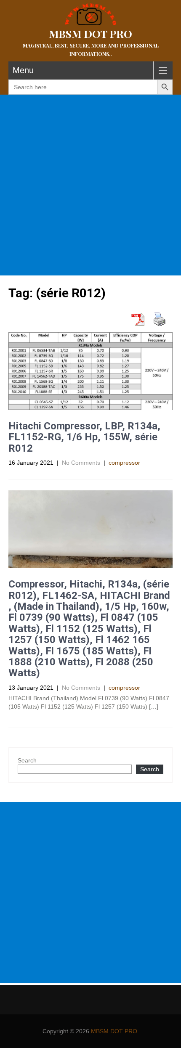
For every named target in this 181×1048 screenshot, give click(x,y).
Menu (23, 70)
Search (27, 760)
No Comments (81, 462)
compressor (124, 462)
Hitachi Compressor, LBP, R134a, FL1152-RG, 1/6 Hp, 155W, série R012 (84, 437)
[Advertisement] (90, 185)
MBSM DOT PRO (114, 1031)
